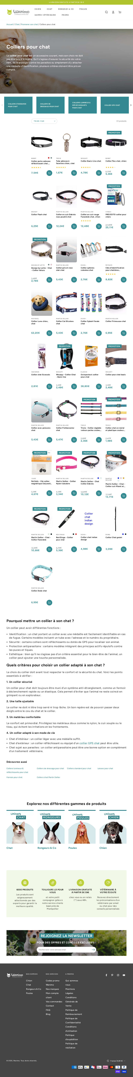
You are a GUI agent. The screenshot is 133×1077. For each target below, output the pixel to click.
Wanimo (16, 1061)
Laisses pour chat (105, 768)
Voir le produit (49, 173)
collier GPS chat (89, 743)
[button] (106, 12)
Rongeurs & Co (33, 989)
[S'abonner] (93, 949)
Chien (29, 980)
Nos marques (52, 989)
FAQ (48, 1010)
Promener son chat (29, 24)
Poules (29, 993)
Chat (17, 24)
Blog (48, 1014)
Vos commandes (54, 1001)
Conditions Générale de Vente (71, 1001)
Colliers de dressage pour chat (50, 768)
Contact (50, 1006)
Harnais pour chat (14, 777)
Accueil (9, 24)
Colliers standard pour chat (79, 768)
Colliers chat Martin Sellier (48, 777)
